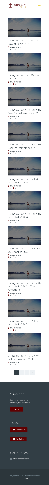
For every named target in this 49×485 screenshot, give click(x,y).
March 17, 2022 (15, 47)
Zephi (25, 478)
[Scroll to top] (45, 479)
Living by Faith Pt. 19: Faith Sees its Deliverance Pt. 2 (24, 111)
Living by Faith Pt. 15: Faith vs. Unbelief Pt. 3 (24, 250)
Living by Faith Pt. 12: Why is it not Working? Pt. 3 (24, 357)
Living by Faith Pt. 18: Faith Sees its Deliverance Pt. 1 (24, 146)
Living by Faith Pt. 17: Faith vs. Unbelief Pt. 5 (24, 181)
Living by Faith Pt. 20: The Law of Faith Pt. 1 (23, 77)
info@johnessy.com (21, 459)
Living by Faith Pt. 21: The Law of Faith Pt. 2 (23, 42)
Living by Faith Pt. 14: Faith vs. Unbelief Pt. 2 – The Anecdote (24, 286)
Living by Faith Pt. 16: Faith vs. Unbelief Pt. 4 (24, 215)
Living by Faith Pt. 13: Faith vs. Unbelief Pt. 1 (24, 323)
